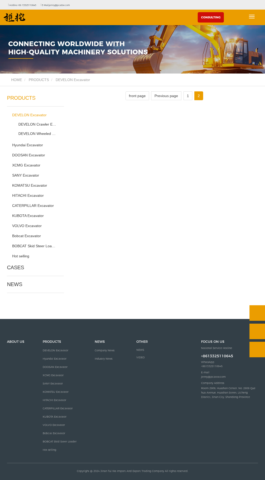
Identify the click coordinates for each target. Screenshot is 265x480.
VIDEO (140, 357)
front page (137, 96)
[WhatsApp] (257, 313)
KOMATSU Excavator (29, 185)
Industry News (103, 358)
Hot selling (20, 256)
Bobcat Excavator (26, 236)
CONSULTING (210, 17)
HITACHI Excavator (28, 195)
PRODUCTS (39, 80)
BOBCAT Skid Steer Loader (34, 246)
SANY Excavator (25, 175)
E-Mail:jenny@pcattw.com (55, 5)
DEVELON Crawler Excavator (37, 124)
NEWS (14, 284)
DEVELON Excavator (29, 115)
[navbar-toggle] (251, 16)
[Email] (257, 331)
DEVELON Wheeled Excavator (37, 134)
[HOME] (14, 17)
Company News (104, 350)
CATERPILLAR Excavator (33, 205)
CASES (15, 267)
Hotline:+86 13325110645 (22, 5)
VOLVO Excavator (27, 226)
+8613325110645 (217, 356)
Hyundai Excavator (27, 145)
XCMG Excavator (26, 165)
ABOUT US (15, 342)
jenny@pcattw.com (213, 376)
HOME (16, 80)
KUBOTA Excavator (28, 216)
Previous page (166, 96)
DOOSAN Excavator (28, 155)
